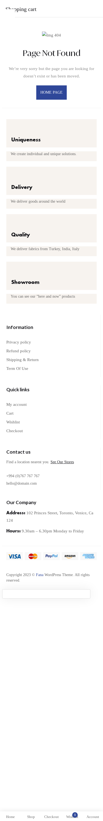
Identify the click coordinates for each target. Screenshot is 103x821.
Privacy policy (18, 342)
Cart (9, 413)
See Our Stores (62, 462)
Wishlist (13, 422)
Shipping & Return (22, 360)
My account (16, 404)
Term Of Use (17, 368)
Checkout (14, 431)
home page (51, 92)
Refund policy (18, 351)
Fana (39, 575)
